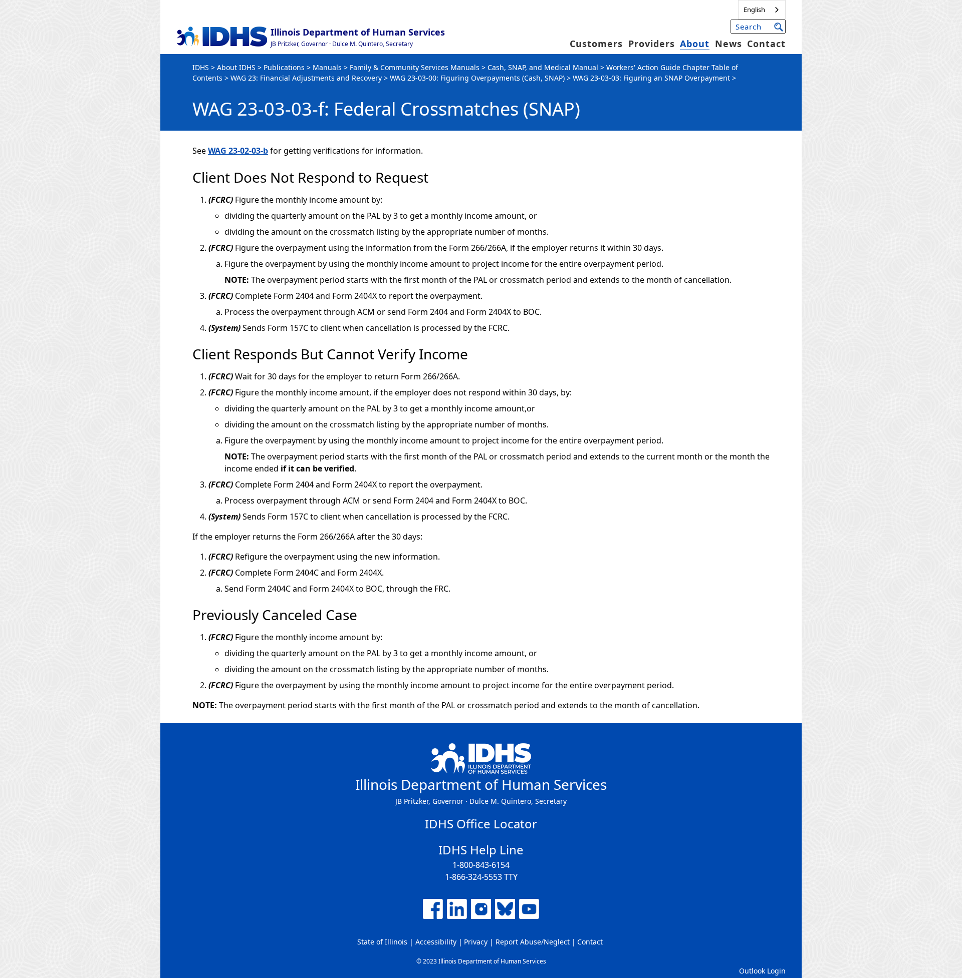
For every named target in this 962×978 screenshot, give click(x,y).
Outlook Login (762, 970)
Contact (766, 44)
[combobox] (762, 10)
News (728, 44)
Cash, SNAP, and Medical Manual (543, 67)
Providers (651, 44)
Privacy (476, 941)
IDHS (200, 67)
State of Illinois (382, 941)
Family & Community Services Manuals (414, 67)
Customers (596, 44)
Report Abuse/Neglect (533, 941)
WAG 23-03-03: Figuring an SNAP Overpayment (651, 78)
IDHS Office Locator (481, 823)
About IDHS (236, 67)
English (754, 9)
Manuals (327, 67)
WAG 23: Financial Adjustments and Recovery (307, 78)
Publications (284, 67)
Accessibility (435, 941)
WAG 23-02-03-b (238, 150)
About (694, 44)
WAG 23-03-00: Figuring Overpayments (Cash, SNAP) (477, 78)
